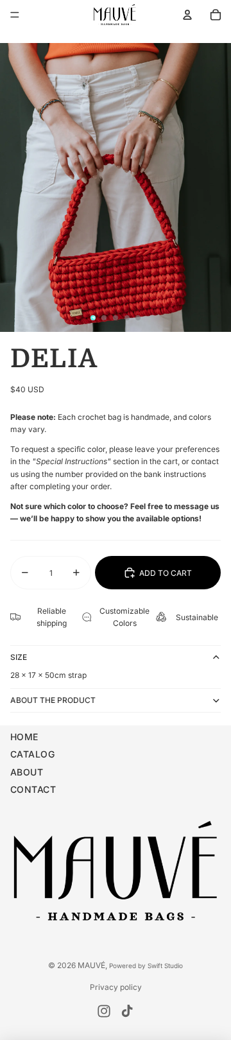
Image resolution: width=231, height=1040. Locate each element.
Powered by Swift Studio (146, 965)
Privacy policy (116, 987)
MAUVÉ (91, 965)
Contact (33, 789)
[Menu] (15, 15)
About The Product (53, 700)
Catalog (32, 754)
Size (18, 657)
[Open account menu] (187, 15)
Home (24, 736)
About (26, 772)
